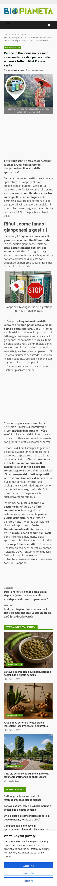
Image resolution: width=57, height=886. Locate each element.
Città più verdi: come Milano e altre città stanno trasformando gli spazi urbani (28, 752)
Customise (28, 873)
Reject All (28, 880)
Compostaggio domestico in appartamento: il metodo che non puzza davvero (26, 829)
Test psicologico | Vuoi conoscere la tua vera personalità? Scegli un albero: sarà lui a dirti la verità (28, 611)
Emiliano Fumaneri (15, 70)
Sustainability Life (12, 47)
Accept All (28, 865)
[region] (28, 858)
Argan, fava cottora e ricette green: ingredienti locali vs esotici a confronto (28, 701)
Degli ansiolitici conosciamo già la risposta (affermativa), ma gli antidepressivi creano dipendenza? (26, 593)
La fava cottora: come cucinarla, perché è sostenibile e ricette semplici (28, 650)
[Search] (49, 25)
